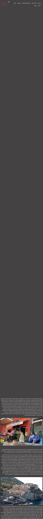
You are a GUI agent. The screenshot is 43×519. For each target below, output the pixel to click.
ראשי (39, 3)
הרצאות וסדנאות (26, 3)
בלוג (15, 3)
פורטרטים (34, 3)
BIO (35, 5)
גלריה (39, 5)
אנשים (19, 3)
